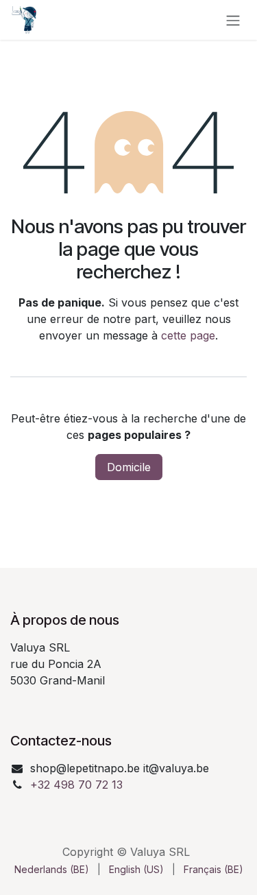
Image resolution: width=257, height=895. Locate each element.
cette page (188, 335)
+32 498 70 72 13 (76, 784)
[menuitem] (51, 869)
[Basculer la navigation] (233, 19)
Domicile (129, 467)
